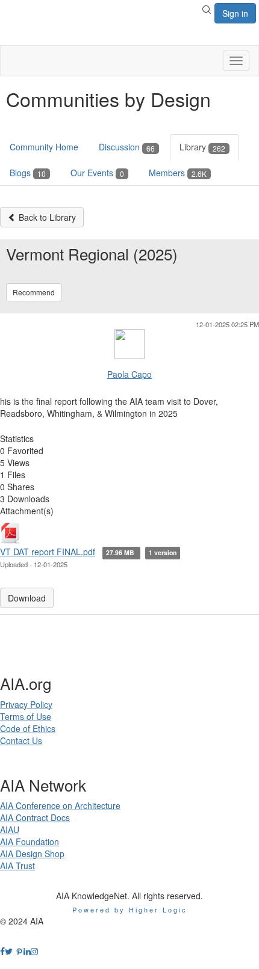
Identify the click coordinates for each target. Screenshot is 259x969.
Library (202, 147)
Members (178, 173)
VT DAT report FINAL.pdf (47, 552)
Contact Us (21, 740)
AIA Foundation (29, 841)
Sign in (235, 13)
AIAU (9, 829)
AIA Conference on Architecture (60, 805)
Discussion (127, 147)
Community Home (44, 147)
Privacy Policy (26, 704)
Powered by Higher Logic (129, 909)
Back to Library (46, 217)
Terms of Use (25, 716)
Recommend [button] (34, 292)
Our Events (97, 173)
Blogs (28, 173)
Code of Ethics (27, 728)
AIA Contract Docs (35, 817)
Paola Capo (129, 374)
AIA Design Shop (32, 853)
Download (27, 598)
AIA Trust (17, 866)
